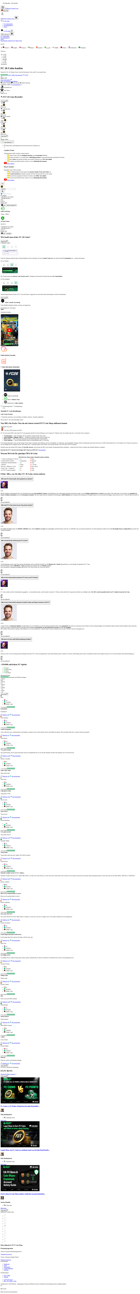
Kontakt (6, 1277)
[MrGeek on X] (5, 1231)
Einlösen (6, 1270)
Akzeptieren (4, 64)
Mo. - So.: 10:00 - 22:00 (10, 1281)
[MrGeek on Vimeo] (5, 1242)
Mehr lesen (3, 1120)
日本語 (56, 47)
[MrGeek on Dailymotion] (5, 1239)
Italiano (32, 47)
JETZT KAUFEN (11, 205)
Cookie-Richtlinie (8, 1268)
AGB (5, 1265)
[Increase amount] (2, 191)
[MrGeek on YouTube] (5, 1218)
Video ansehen (10, 163)
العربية (48, 47)
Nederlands (73, 47)
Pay (4, 205)
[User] (2, 15)
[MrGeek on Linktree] (5, 1216)
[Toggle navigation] (3, 7)
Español (40, 47)
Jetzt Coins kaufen (5, 80)
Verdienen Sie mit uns (6, 1254)
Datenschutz (7, 1267)
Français (23, 47)
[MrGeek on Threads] (5, 1226)
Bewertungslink (16, 715)
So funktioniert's (16, 84)
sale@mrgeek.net (8, 1279)
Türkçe (64, 47)
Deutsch (6, 47)
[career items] (20, 1103)
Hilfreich (6, 715)
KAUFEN (9, 233)
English (15, 47)
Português (83, 47)
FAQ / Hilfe (7, 1275)
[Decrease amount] (2, 183)
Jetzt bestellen (42, 450)
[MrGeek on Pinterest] (5, 1234)
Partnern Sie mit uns (6, 1260)
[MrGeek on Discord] (5, 1223)
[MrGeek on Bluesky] (5, 1236)
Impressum (6, 1264)
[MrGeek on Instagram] (5, 1221)
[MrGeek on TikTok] (5, 1229)
